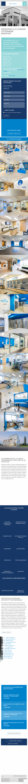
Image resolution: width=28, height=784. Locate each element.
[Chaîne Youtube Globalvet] (22, 780)
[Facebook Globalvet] (5, 780)
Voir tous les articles (14, 733)
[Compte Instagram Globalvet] (14, 780)
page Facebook (12, 75)
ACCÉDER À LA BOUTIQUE (14, 133)
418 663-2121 (6, 88)
